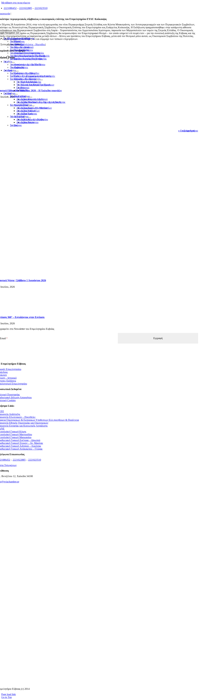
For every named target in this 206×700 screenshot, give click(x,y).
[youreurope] (97, 643)
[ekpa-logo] (97, 663)
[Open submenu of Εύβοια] (12, 94)
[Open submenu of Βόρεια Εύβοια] (26, 97)
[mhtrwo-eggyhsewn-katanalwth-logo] (98, 583)
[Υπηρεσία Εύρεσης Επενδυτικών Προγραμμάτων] (98, 564)
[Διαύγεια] (97, 603)
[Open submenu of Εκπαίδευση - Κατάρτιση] (37, 79)
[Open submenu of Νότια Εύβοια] (25, 117)
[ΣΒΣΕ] (97, 623)
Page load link (8, 694)
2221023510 (41, 8)
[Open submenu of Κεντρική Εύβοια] (29, 105)
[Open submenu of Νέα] (9, 62)
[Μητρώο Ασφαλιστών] (97, 683)
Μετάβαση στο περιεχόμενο (15, 2)
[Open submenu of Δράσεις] (13, 71)
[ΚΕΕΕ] (97, 504)
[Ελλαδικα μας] (97, 524)
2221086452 (10, 8)
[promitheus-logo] (97, 544)
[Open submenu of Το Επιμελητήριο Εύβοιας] (31, 39)
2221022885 (25, 8)
